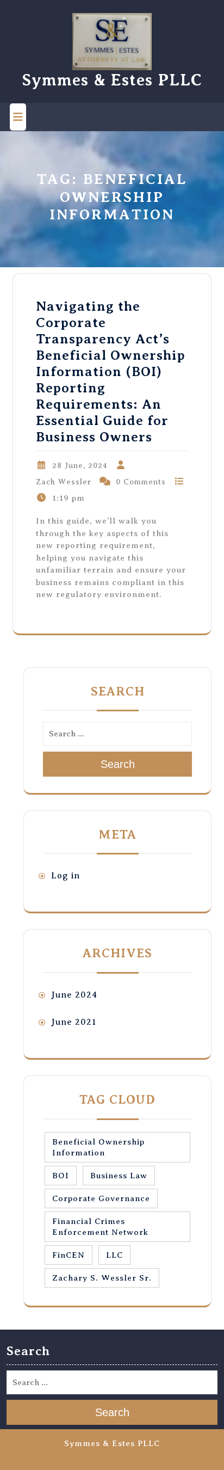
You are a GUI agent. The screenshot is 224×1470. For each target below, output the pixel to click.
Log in (65, 876)
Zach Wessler (63, 482)
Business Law (118, 1175)
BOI (60, 1175)
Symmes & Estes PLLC (112, 80)
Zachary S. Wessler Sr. (102, 1278)
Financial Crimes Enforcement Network (100, 1227)
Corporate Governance (101, 1198)
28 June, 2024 (79, 466)
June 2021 (73, 1022)
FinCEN (68, 1255)
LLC (114, 1255)
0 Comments (141, 482)
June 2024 (74, 995)
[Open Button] (18, 117)
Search (118, 764)
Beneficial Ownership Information (98, 1147)
